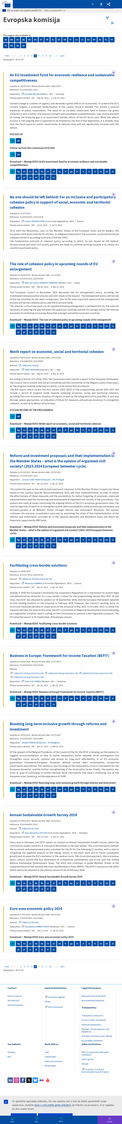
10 (50, 56)
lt (95, 171)
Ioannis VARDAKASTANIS (35, 221)
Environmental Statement (93, 1000)
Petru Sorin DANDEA (33, 681)
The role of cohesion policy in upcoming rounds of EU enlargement (54, 266)
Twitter (29, 1080)
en (59, 171)
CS (17, 39)
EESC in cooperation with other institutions (95, 1053)
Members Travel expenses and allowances (95, 1030)
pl (18, 177)
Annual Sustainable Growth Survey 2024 (43, 815)
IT (71, 39)
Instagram (16, 1080)
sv (54, 177)
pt (24, 177)
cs (30, 171)
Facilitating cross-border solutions (38, 565)
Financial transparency (91, 1024)
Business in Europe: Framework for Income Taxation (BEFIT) (59, 655)
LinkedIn (10, 1080)
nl (113, 171)
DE (35, 39)
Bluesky (35, 1080)
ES (6, 39)
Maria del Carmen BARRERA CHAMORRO (41, 282)
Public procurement (53, 1061)
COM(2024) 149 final (30, 365)
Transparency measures (92, 1015)
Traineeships (50, 1056)
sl (42, 177)
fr (65, 171)
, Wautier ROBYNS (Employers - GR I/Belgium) (40, 742)
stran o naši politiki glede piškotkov (53, 1105)
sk (36, 177)
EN (29, 39)
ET (41, 39)
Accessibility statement (92, 1040)
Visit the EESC (14, 1000)
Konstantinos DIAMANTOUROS (37, 926)
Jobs (47, 1052)
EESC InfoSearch (55, 1007)
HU (88, 39)
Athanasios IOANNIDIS (34, 583)
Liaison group (87, 1059)
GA (59, 39)
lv (89, 171)
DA (23, 39)
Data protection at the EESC (94, 996)
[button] (109, 4)
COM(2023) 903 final (30, 922)
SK (17, 45)
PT (112, 39)
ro (30, 177)
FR (47, 39)
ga (71, 171)
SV (23, 45)
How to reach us (15, 996)
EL (53, 39)
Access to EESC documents (94, 1020)
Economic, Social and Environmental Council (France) (95, 1070)
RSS (113, 23)
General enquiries (15, 1005)
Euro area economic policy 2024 (36, 908)
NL (100, 39)
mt (106, 171)
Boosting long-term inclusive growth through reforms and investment (58, 726)
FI (6, 45)
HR (65, 39)
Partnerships (50, 1065)
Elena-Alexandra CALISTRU (36, 833)
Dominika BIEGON (32, 94)
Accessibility (101, 4)
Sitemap (11, 1052)
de (42, 171)
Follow (113, 72)
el (54, 171)
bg (18, 171)
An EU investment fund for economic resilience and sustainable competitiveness (62, 77)
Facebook (22, 1080)
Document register (56, 997)
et (48, 171)
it (83, 171)
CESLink (85, 1063)
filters (107, 18)
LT (82, 39)
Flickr (41, 1080)
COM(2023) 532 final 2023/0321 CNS (97, 673)
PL (106, 39)
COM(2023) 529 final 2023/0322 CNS (28, 673)
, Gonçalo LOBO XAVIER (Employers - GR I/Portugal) (42, 479)
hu (101, 171)
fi (48, 177)
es (24, 171)
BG (11, 39)
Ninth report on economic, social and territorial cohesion (57, 351)
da (36, 171)
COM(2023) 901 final (30, 828)
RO (11, 45)
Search (61, 1121)
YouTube (47, 1080)
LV (77, 39)
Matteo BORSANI (32, 369)
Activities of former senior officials (97, 1036)
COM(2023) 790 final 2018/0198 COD (37, 579)
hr (77, 171)
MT (94, 39)
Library (48, 1001)
